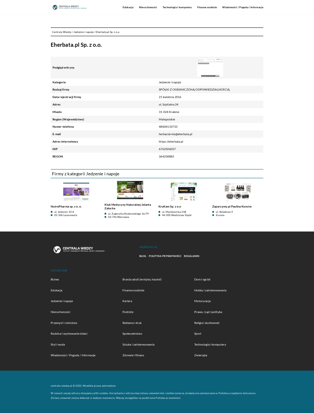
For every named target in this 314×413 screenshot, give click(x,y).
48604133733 (168, 126)
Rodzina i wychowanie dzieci (69, 333)
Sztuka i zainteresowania (138, 344)
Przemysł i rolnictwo (64, 322)
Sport (198, 333)
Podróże (127, 312)
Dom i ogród (202, 279)
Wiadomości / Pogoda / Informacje (242, 7)
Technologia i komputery (177, 7)
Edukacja (128, 7)
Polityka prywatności (165, 256)
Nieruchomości (148, 7)
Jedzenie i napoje (170, 82)
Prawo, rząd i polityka (208, 312)
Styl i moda (58, 344)
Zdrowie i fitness (133, 355)
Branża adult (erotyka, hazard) (142, 279)
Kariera (127, 301)
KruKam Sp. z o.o (169, 206)
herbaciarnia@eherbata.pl (175, 134)
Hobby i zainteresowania (210, 290)
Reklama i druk (132, 322)
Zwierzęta (200, 355)
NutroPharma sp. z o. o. (66, 206)
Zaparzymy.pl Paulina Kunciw (232, 206)
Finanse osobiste (207, 7)
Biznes (55, 279)
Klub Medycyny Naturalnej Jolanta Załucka (127, 206)
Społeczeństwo (132, 333)
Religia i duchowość (207, 322)
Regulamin (191, 256)
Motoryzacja (202, 301)
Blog (142, 256)
